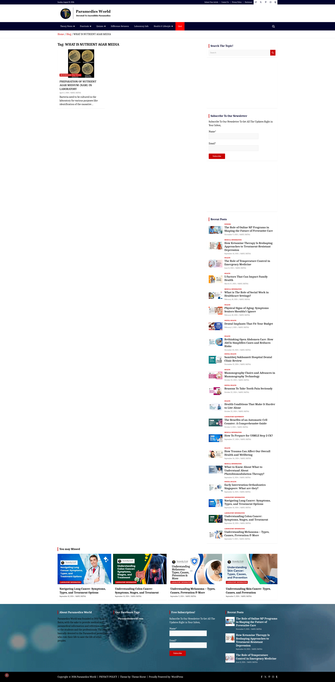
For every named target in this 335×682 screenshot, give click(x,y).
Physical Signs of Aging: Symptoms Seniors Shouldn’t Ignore (246, 309)
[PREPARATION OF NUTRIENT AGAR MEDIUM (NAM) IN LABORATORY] (81, 63)
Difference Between (120, 26)
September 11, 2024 (231, 477)
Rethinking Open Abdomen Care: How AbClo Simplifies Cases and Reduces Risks (248, 343)
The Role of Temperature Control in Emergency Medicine (247, 262)
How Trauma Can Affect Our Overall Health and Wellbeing (247, 453)
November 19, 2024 (231, 364)
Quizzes (99, 26)
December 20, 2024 (231, 350)
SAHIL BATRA (76, 93)
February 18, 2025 (231, 299)
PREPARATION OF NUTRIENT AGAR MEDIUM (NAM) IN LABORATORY (78, 85)
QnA (180, 26)
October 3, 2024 (230, 427)
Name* (212, 131)
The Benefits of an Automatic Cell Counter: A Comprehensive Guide (245, 421)
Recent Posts (219, 219)
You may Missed (69, 549)
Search (272, 53)
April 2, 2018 (64, 93)
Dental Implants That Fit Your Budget (248, 323)
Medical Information (233, 240)
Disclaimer (248, 2)
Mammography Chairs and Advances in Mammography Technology (249, 374)
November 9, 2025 (231, 234)
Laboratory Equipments (234, 417)
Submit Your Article (211, 2)
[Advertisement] (242, 86)
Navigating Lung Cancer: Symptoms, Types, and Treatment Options (247, 502)
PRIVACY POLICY (108, 676)
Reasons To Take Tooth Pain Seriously (248, 388)
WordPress (177, 676)
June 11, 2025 (229, 268)
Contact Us (225, 2)
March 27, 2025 (230, 284)
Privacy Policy (237, 2)
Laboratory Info (141, 26)
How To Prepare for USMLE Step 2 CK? (248, 435)
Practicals (84, 26)
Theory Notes (66, 26)
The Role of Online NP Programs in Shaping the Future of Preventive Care (248, 229)
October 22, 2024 (230, 380)
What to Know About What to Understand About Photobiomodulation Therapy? (244, 470)
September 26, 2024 (231, 458)
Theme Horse (139, 676)
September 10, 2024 (231, 507)
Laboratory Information (234, 497)
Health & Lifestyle (162, 26)
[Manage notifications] (7, 675)
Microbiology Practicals (70, 75)
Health (227, 258)
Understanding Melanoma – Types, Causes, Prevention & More (246, 533)
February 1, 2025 (230, 327)
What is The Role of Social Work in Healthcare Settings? (246, 294)
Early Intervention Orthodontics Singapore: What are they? (245, 486)
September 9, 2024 (231, 539)
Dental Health (230, 320)
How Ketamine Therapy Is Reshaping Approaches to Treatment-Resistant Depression (248, 246)
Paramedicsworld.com (130, 618)
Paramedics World (86, 676)
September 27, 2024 (231, 439)
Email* (212, 143)
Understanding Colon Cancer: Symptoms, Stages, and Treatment (246, 518)
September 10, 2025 (231, 254)
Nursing (227, 224)
